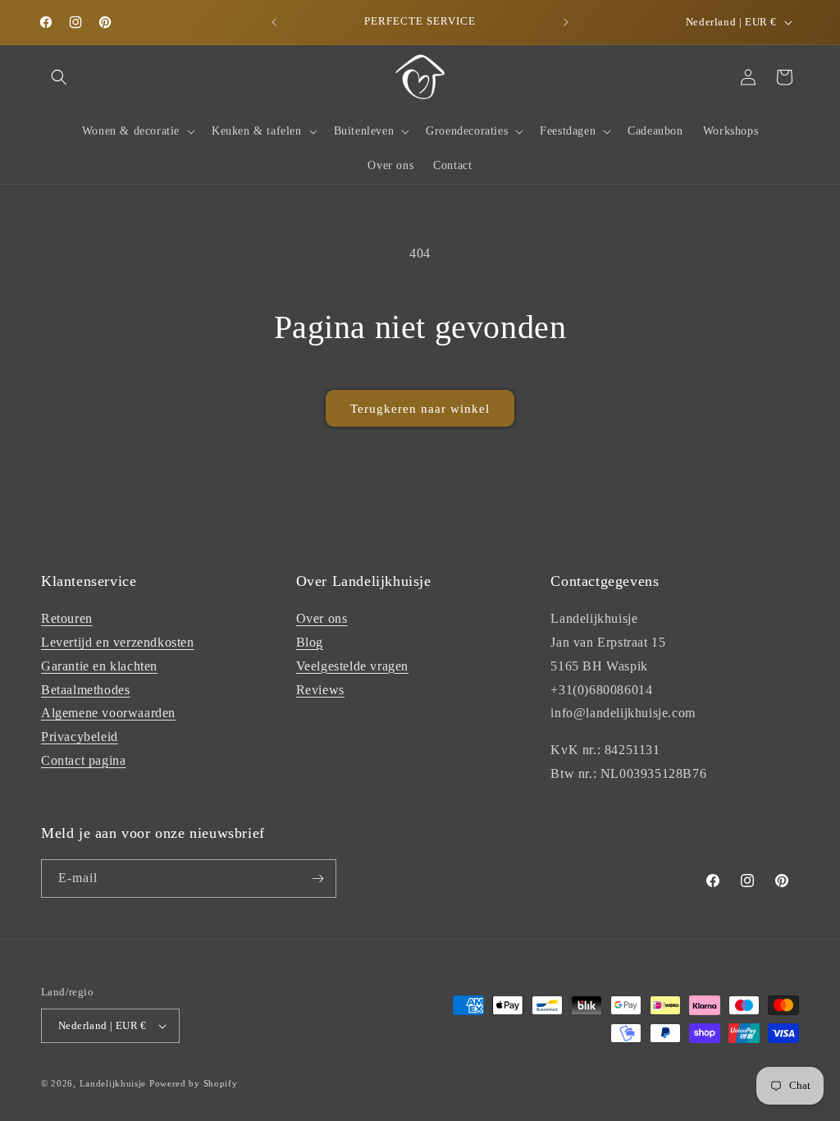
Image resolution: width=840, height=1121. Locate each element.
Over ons (322, 618)
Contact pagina (83, 760)
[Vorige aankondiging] (274, 22)
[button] (59, 77)
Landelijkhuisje (113, 1083)
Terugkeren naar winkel (420, 408)
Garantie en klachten (99, 666)
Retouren (67, 618)
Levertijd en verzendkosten (117, 642)
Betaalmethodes (85, 690)
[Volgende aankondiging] (566, 22)
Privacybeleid (79, 737)
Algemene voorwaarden (108, 713)
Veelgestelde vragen (352, 666)
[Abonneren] (317, 878)
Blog (309, 642)
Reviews (320, 690)
